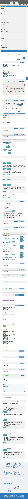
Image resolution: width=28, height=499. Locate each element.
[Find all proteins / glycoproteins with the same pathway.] (7, 284)
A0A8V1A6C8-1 (14, 314)
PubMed (8, 174)
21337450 (8, 418)
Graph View (22, 62)
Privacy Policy (15, 474)
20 (8, 111)
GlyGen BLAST (6, 475)
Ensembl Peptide (12, 300)
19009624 (8, 448)
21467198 (8, 426)
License (14, 473)
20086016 (8, 433)
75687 (12, 382)
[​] (9, 209)
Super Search (15, 469)
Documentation (20, 475)
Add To (18, 59)
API (19, 465)
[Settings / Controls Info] (24, 89)
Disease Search (15, 467)
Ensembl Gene (5, 66)
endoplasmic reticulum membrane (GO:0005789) (10, 245)
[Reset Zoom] (24, 84)
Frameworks (9, 490)
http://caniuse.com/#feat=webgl (20, 91)
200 (8, 403)
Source (4, 113)
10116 (15, 75)
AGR (4, 339)
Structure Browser (6, 480)
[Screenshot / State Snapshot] (24, 85)
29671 (5, 382)
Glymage (5, 482)
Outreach (9, 488)
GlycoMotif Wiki (6, 474)
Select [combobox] (13, 305)
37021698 (8, 410)
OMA (4, 312)
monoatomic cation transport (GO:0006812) (9, 254)
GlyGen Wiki (20, 473)
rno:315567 (5, 284)
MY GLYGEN (9, 4)
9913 (12, 324)
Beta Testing (9, 491)
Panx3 (7, 64)
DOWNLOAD (23, 59)
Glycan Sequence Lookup (7, 472)
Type (9, 113)
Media (8, 489)
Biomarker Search (15, 466)
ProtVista (16, 100)
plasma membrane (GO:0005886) (7, 248)
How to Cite (9, 487)
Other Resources (6, 484)
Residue (15, 113)
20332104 (8, 441)
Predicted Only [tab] (20, 105)
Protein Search (15, 465)
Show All (23, 375)
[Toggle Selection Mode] (24, 90)
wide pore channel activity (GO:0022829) (9, 241)
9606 (14, 345)
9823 (13, 311)
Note (21, 113)
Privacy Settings (15, 472)
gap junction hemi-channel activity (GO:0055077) (10, 238)
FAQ (18, 472)
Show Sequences (21, 305)
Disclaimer (14, 475)
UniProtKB (4, 76)
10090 (14, 338)
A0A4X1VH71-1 (14, 307)
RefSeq (8, 146)
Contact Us (20, 476)
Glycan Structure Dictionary (8, 473)
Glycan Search (15, 464)
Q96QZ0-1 (13, 341)
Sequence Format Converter (8, 483)
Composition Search (9, 466)
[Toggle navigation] (27, 6)
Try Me (7, 465)
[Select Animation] (3, 84)
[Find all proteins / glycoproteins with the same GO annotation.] (17, 238)
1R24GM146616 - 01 (13, 496)
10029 (15, 331)
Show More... (23, 119)
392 (7, 69)
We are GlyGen (10, 486)
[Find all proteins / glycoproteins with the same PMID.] (10, 410)
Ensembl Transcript (5, 300)
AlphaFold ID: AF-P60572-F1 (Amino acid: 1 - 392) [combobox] (11, 81)
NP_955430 (10, 72)
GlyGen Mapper (6, 476)
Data (20, 464)
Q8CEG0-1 (13, 334)
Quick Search (8, 464)
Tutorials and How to (21, 474)
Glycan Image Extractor (7, 481)
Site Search (14, 468)
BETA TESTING (14, 4)
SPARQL (20, 466)
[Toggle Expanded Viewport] (24, 87)
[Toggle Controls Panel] (24, 86)
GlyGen (5, 115)
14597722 (8, 456)
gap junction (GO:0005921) (6, 247)
